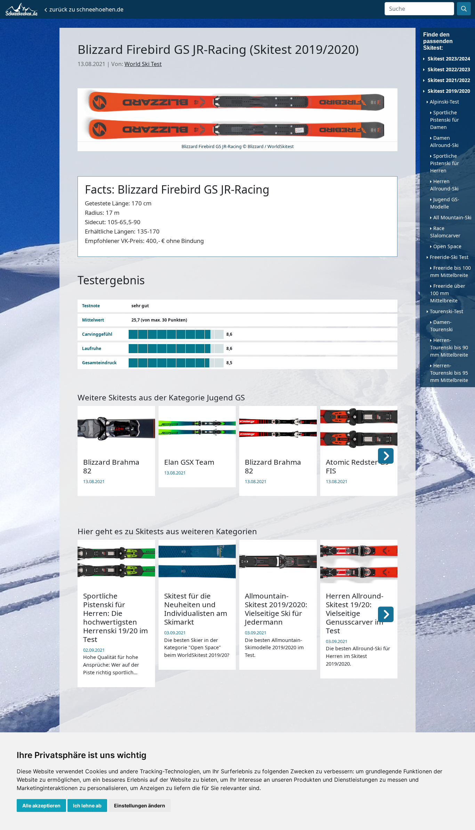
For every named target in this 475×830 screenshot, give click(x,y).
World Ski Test (143, 64)
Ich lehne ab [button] (87, 805)
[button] (386, 455)
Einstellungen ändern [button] (139, 805)
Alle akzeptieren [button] (41, 805)
